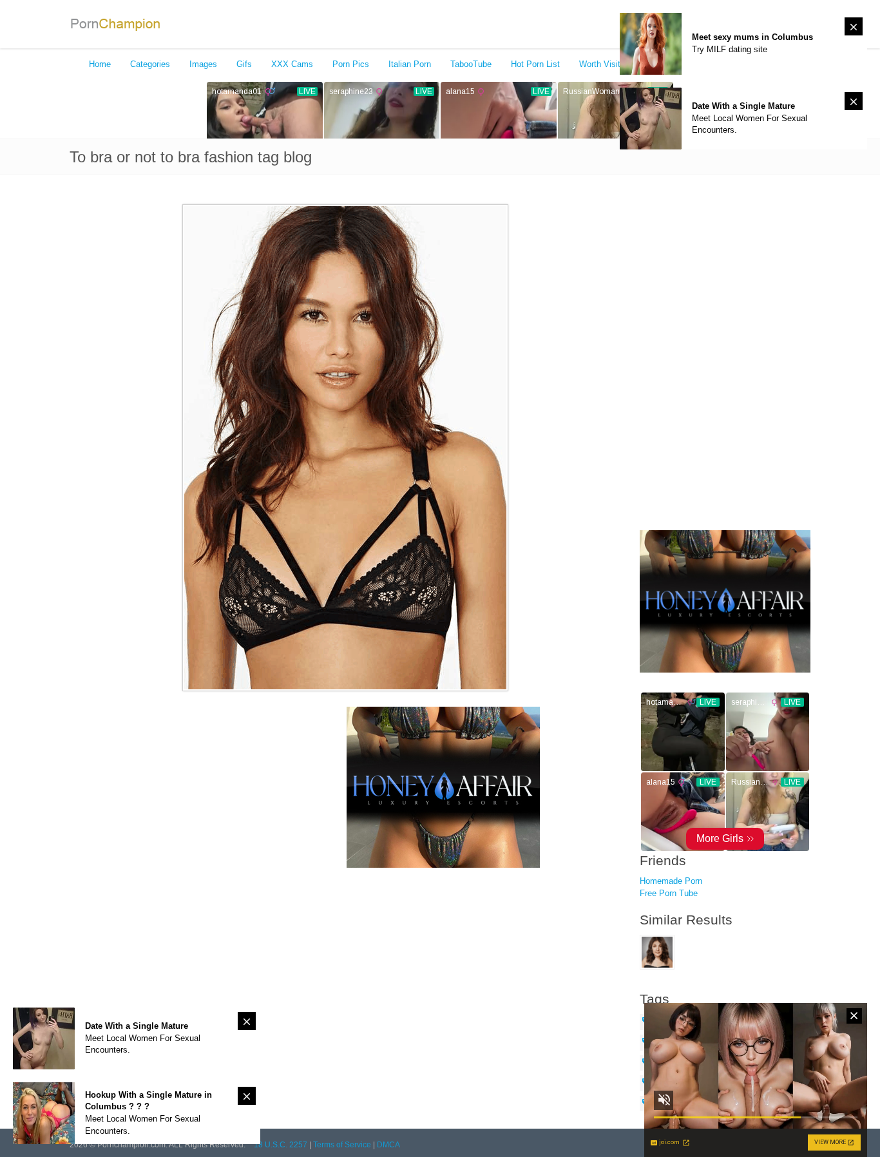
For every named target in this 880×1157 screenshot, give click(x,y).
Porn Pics (350, 64)
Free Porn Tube (669, 893)
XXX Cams (292, 64)
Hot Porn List (535, 64)
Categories (150, 64)
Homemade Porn (671, 881)
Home (100, 64)
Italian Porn (409, 64)
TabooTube (471, 64)
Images (203, 64)
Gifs (244, 64)
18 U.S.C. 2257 (280, 1144)
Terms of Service (342, 1144)
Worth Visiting (605, 64)
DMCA (388, 1144)
